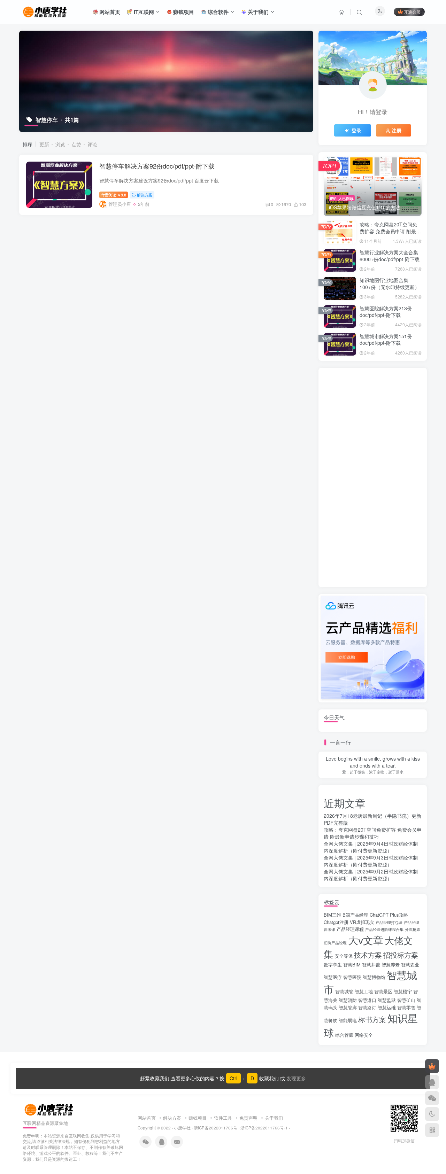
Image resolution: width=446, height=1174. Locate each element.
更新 (44, 144)
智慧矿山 (406, 1000)
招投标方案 (400, 955)
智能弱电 (348, 1020)
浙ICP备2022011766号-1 (264, 1127)
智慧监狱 (387, 1000)
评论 (92, 144)
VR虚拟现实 (362, 922)
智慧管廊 (348, 1007)
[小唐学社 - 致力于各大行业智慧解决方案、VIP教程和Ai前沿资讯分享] (45, 10)
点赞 (76, 144)
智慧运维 (387, 1007)
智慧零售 (406, 1007)
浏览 (60, 144)
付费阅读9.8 (113, 194)
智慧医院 (352, 977)
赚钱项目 (183, 12)
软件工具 (223, 1117)
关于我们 (257, 12)
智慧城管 (344, 991)
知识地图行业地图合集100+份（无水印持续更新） (390, 283)
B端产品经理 (355, 914)
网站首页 (109, 12)
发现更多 (295, 1078)
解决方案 (144, 194)
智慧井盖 (371, 964)
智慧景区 (383, 991)
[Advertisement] (373, 477)
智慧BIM (352, 964)
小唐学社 (182, 1127)
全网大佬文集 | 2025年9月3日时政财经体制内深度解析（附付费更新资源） (371, 861)
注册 (396, 130)
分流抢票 (412, 929)
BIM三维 (332, 914)
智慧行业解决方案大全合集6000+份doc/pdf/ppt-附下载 (390, 256)
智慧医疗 (333, 977)
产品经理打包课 (389, 922)
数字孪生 (333, 964)
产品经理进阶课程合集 (384, 929)
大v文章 (365, 940)
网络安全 (364, 1035)
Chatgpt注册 (336, 922)
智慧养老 (391, 964)
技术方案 (368, 955)
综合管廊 (344, 1035)
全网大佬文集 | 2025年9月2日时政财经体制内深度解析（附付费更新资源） (371, 875)
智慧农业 (410, 964)
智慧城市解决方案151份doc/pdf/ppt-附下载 (386, 340)
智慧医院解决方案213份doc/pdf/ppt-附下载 (386, 312)
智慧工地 (364, 991)
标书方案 (372, 1019)
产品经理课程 (350, 929)
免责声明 (248, 1117)
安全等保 (343, 956)
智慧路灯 (367, 1007)
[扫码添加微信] (432, 1098)
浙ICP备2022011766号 (215, 1127)
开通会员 (412, 12)
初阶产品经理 (335, 942)
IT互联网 (143, 12)
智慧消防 (348, 1000)
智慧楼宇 (403, 991)
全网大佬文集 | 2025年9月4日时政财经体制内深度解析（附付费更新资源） (371, 847)
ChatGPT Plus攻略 (389, 914)
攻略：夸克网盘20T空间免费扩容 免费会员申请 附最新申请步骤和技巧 (390, 231)
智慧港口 (367, 1000)
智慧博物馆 (374, 977)
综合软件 (217, 12)
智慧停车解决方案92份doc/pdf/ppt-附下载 (157, 165)
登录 (356, 130)
